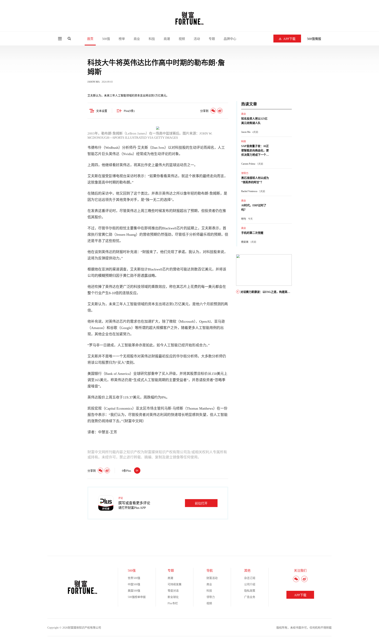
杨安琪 (244, 242)
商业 (137, 39)
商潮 (167, 39)
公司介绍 (249, 584)
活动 (197, 39)
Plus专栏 (173, 603)
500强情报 (314, 39)
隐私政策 (249, 590)
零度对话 (173, 590)
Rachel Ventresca (249, 191)
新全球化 (173, 597)
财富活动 (212, 578)
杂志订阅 (249, 578)
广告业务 (249, 597)
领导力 (244, 173)
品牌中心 (230, 39)
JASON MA (93, 81)
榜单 (122, 39)
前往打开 (201, 503)
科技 (152, 39)
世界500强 (134, 578)
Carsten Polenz (248, 163)
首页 (90, 39)
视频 (182, 39)
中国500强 (134, 584)
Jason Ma (245, 132)
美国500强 (134, 590)
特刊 (243, 219)
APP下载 (289, 39)
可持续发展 (174, 584)
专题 (212, 39)
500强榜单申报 (137, 597)
